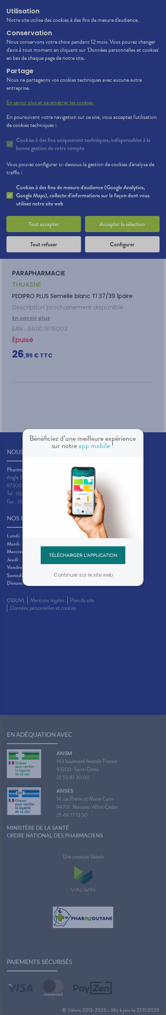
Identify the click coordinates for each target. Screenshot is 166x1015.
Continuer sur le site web (83, 574)
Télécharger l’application (83, 554)
